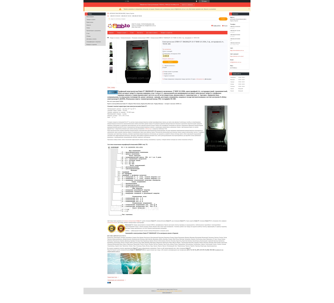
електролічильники (112, 222)
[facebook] (108, 283)
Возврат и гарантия (92, 44)
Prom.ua (175, 289)
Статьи (88, 28)
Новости (89, 25)
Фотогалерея (90, 16)
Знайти (223, 19)
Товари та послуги (115, 38)
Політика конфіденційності (176, 291)
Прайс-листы (90, 22)
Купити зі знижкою (187, 4)
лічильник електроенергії (131, 221)
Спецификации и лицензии (94, 42)
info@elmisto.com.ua (235, 62)
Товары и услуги (91, 19)
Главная (111, 32)
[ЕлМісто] (118, 25)
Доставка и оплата (91, 39)
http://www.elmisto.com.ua (237, 50)
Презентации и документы (94, 30)
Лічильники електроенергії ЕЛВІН (140, 38)
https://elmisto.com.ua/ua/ (237, 56)
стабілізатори (148, 129)
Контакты (140, 32)
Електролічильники (126, 38)
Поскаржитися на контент (162, 291)
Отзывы (89, 36)
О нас (88, 33)
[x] (110, 283)
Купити (170, 62)
